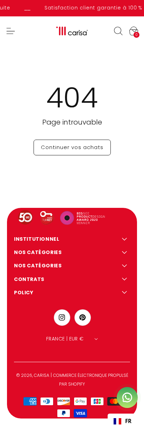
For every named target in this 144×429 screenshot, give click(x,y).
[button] (118, 31)
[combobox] (122, 421)
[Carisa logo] (72, 31)
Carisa (41, 375)
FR (128, 421)
